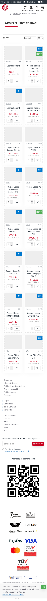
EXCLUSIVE (16, 14)
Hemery (28, 267)
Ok (43, 587)
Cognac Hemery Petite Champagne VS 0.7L (33, 274)
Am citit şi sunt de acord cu (17, 450)
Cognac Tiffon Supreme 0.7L (13, 356)
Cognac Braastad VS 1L (33, 148)
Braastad (29, 104)
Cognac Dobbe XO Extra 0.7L (13, 272)
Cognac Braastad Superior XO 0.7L (13, 148)
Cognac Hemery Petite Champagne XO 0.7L (13, 316)
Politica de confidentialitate (13, 595)
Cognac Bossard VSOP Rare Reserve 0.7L (33, 68)
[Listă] (7, 38)
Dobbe (8, 182)
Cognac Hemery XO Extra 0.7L (33, 314)
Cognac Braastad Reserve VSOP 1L (34, 109)
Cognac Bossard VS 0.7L (13, 67)
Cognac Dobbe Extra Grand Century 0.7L (13, 189)
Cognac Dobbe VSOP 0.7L (13, 230)
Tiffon (7, 351)
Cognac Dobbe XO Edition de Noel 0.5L (33, 231)
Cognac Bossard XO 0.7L (13, 109)
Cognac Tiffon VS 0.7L (34, 356)
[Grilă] (4, 38)
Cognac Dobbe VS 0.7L (33, 188)
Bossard (8, 61)
